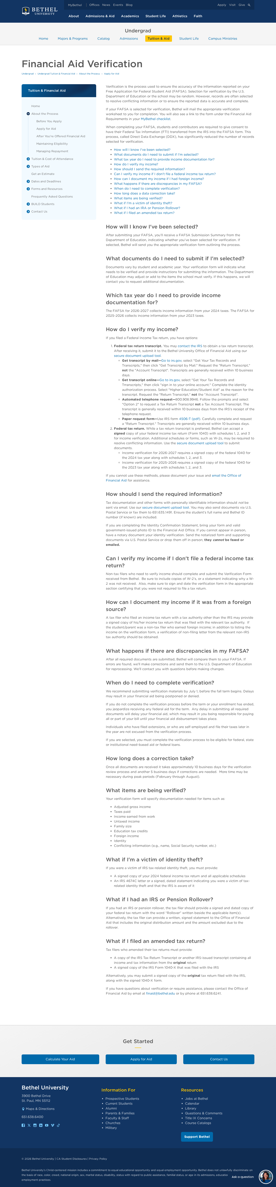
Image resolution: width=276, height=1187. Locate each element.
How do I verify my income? (136, 164)
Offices (94, 5)
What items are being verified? (138, 198)
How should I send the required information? (149, 169)
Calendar (192, 1103)
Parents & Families (120, 1113)
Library (190, 1108)
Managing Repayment (52, 151)
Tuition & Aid (159, 38)
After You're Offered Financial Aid (60, 136)
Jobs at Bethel (196, 1099)
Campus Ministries (222, 38)
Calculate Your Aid (60, 1059)
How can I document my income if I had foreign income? (159, 179)
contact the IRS (190, 346)
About (73, 16)
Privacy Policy (98, 1158)
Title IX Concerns (198, 1118)
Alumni (111, 1108)
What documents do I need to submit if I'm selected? (156, 154)
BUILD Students (42, 204)
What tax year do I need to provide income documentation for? (164, 159)
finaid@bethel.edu (160, 993)
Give (242, 5)
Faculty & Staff (117, 1118)
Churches (112, 1123)
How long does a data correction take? (144, 193)
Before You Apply (49, 121)
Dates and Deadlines (46, 181)
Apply (221, 5)
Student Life (155, 16)
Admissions (129, 38)
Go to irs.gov (171, 360)
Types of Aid (40, 166)
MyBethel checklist (155, 119)
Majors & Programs (73, 38)
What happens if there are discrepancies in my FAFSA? (158, 184)
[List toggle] (28, 113)
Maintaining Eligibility (52, 143)
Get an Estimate (43, 173)
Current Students (119, 1103)
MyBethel (75, 5)
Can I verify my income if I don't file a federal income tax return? (165, 174)
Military (111, 1128)
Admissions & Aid (100, 16)
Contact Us (39, 211)
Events (118, 5)
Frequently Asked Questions (52, 196)
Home (43, 38)
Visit (232, 5)
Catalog (103, 38)
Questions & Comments (203, 1113)
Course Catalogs (198, 1123)
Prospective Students (122, 1099)
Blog (129, 5)
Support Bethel (197, 1137)
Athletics (179, 16)
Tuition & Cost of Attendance (52, 158)
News (106, 5)
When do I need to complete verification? (147, 188)
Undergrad (28, 73)
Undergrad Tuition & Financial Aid (56, 73)
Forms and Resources (46, 188)
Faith (198, 16)
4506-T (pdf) (189, 419)
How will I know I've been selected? (142, 150)
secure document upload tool (137, 356)
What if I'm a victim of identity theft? (143, 203)
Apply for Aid (46, 128)
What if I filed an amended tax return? (144, 213)
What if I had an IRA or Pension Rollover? (147, 208)
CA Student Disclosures (72, 1158)
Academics (130, 16)
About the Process (44, 113)
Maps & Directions (40, 1109)
